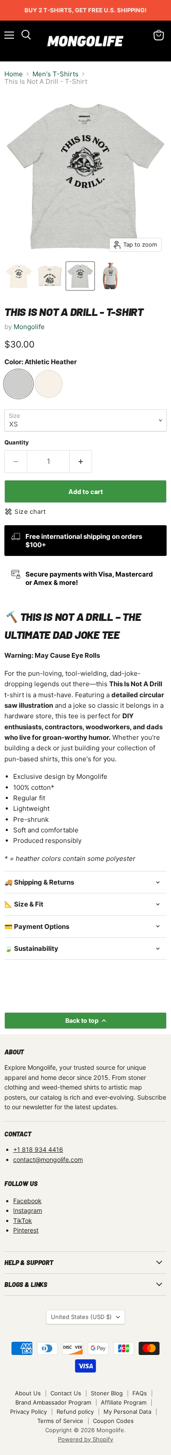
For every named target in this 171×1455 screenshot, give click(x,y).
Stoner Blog (107, 1393)
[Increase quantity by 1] (81, 461)
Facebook (27, 1200)
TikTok (22, 1220)
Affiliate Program (123, 1402)
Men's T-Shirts (55, 74)
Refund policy (75, 1411)
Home (13, 74)
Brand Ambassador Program (53, 1402)
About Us (28, 1393)
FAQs (139, 1393)
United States (81, 1316)
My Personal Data (127, 1411)
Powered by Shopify (85, 1439)
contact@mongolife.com (48, 1159)
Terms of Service (60, 1420)
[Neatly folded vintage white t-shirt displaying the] (50, 276)
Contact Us (65, 1393)
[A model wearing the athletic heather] (111, 276)
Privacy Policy (28, 1411)
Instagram (27, 1210)
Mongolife (29, 327)
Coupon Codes (113, 1420)
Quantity (16, 442)
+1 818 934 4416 (38, 1149)
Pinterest (26, 1230)
